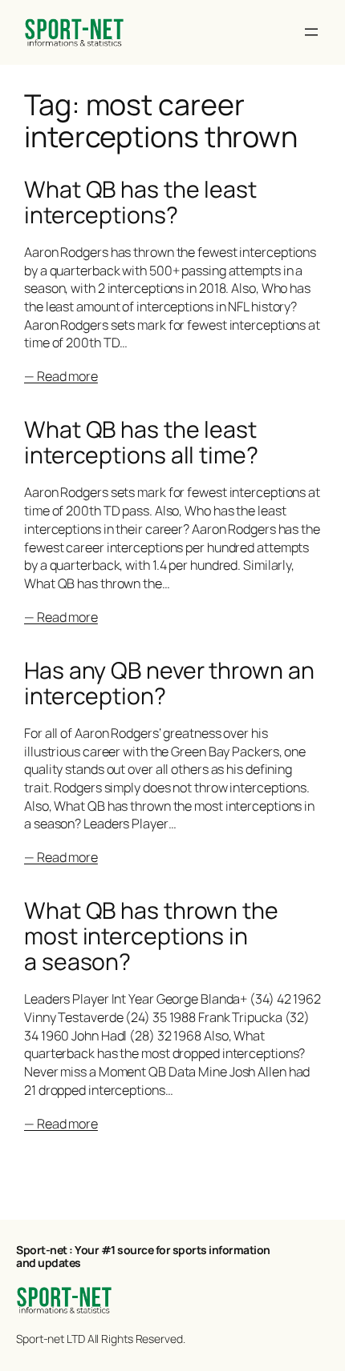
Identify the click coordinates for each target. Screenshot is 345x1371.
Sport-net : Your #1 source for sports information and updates (143, 1256)
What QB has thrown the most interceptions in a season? (151, 936)
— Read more (61, 376)
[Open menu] (311, 32)
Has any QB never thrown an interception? (169, 683)
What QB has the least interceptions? (140, 202)
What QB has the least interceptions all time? (141, 442)
